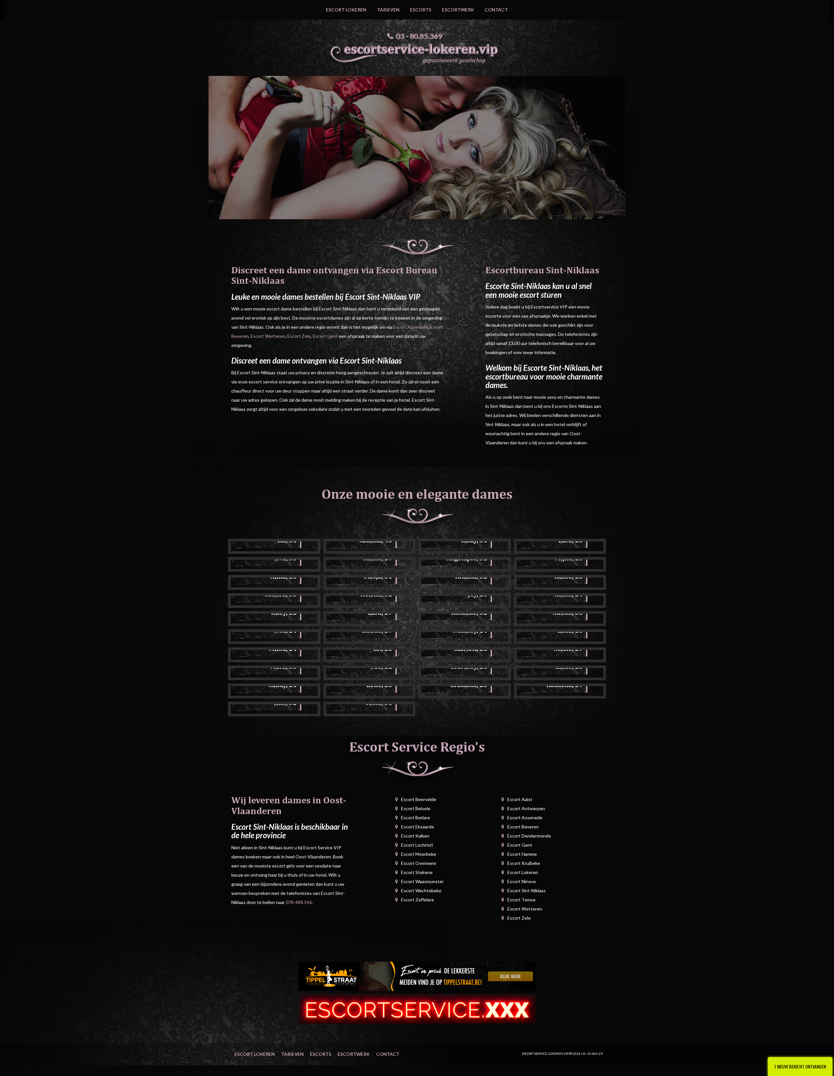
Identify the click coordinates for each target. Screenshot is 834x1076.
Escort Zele (299, 336)
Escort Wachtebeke (421, 890)
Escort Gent (325, 336)
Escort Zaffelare (417, 899)
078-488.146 (299, 902)
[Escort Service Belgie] (417, 1008)
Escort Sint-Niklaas (526, 890)
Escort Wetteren (268, 336)
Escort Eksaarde (417, 826)
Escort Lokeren (346, 9)
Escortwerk (458, 9)
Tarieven (388, 9)
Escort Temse (521, 899)
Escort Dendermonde (529, 836)
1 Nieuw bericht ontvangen (800, 1066)
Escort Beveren (523, 826)
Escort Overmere (418, 863)
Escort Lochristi (417, 845)
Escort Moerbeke (418, 854)
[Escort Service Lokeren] (417, 52)
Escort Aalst (519, 799)
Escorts (420, 9)
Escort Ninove (521, 881)
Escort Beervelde (418, 799)
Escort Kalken (415, 836)
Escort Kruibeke (523, 863)
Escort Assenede (410, 327)
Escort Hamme (522, 854)
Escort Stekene (417, 872)
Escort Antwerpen (526, 808)
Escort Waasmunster (422, 881)
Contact (496, 9)
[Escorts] (417, 976)
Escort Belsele (415, 808)
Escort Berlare (415, 817)
